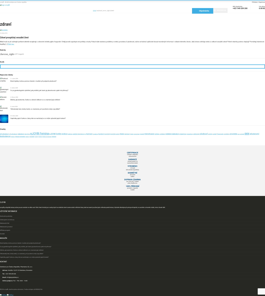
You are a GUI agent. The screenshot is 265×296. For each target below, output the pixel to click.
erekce (64, 134)
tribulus (13, 136)
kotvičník (107, 134)
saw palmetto (241, 134)
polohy (210, 134)
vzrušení (31, 136)
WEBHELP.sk (38, 289)
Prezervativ (220, 134)
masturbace (137, 134)
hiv (85, 134)
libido (122, 134)
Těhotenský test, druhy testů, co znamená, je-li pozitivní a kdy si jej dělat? (35, 109)
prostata (233, 134)
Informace (39, 11)
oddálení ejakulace (172, 134)
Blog (72, 11)
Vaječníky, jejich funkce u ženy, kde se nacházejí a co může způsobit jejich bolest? (38, 118)
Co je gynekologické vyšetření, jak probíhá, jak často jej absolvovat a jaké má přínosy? (39, 90)
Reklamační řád (4, 223)
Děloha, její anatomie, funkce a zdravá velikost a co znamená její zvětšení (35, 100)
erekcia (70, 134)
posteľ (215, 134)
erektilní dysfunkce (78, 134)
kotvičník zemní (115, 134)
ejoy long (27, 134)
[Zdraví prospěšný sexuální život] (132, 30)
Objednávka (202, 11)
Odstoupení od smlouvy (7, 219)
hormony (89, 134)
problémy (226, 134)
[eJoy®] (5, 5)
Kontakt (85, 11)
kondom (101, 134)
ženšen (54, 136)
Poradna (57, 11)
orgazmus (190, 134)
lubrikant (127, 134)
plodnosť (204, 134)
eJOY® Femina (39, 133)
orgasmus (182, 134)
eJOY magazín (19, 54)
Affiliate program (5, 230)
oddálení (162, 134)
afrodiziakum (13, 134)
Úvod (6, 11)
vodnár (27, 136)
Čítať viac (11, 44)
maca (131, 134)
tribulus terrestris (20, 136)
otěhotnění (196, 134)
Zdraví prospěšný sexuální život (14, 37)
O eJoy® (20, 11)
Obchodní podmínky (6, 216)
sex (247, 133)
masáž (142, 134)
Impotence (95, 134)
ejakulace (21, 134)
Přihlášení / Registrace (258, 2)
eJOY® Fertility (55, 134)
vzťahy (36, 136)
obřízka (157, 134)
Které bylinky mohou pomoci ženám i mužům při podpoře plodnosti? (33, 81)
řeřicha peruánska (47, 136)
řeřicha (40, 136)
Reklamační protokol (6, 227)
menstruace (149, 134)
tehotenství (254, 134)
